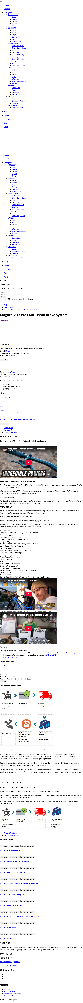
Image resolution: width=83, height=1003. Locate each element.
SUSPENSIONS (13, 61)
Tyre (14, 77)
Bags (14, 17)
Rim (13, 72)
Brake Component (19, 94)
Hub (13, 70)
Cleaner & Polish (18, 101)
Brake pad (16, 92)
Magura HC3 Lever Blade (10, 850)
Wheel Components (19, 81)
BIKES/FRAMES (13, 105)
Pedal (14, 30)
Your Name (4, 666)
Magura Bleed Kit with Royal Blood (14, 905)
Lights (14, 24)
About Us (7, 989)
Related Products (10, 833)
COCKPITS (12, 28)
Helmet (15, 19)
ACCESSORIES (13, 15)
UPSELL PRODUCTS (11, 835)
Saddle (14, 32)
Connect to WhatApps (8, 965)
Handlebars (16, 41)
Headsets (15, 39)
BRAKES (11, 85)
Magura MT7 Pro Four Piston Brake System (20, 309)
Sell (5, 305)
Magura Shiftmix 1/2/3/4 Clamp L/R (14, 861)
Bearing (15, 57)
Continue (3, 681)
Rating (2, 679)
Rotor (14, 90)
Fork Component (18, 66)
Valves (14, 83)
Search (3, 297)
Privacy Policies (9, 991)
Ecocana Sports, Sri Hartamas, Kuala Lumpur (59, 653)
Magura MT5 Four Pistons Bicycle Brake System (19, 883)
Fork (14, 63)
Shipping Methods (11, 432)
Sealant (15, 103)
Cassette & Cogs (18, 54)
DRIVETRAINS (13, 43)
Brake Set (16, 88)
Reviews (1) (8, 430)
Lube (14, 99)
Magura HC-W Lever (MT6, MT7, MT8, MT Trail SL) (20, 916)
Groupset (15, 52)
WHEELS (11, 68)
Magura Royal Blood (8, 927)
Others (14, 26)
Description (8, 428)
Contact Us (8, 119)
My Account (8, 996)
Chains (14, 50)
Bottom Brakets (18, 46)
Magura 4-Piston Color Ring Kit (12, 872)
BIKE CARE (12, 97)
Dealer (6, 123)
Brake (13, 372)
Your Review (4, 674)
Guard (14, 21)
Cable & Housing (18, 59)
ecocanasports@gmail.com (10, 962)
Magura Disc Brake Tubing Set (12, 894)
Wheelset (15, 79)
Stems (14, 37)
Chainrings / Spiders (20, 48)
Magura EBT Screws (8, 938)
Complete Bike (17, 108)
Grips (14, 35)
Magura (8, 372)
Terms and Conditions (12, 994)
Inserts (15, 74)
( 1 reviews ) (4, 320)
